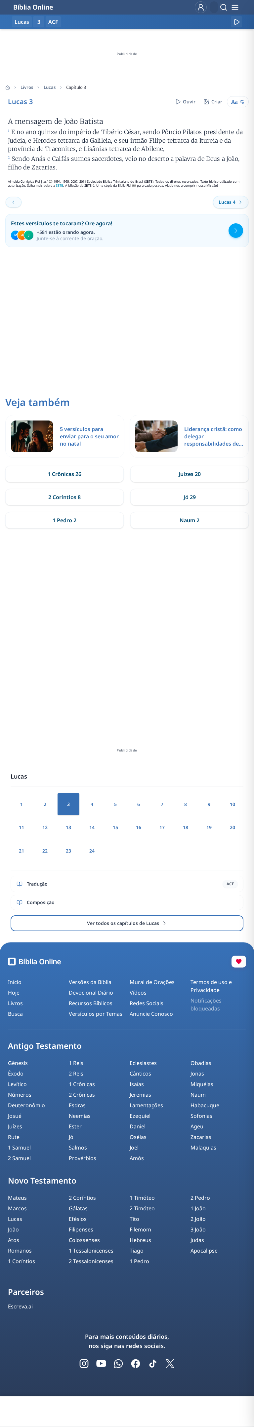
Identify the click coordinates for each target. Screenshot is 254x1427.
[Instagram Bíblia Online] (84, 1363)
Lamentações (146, 1105)
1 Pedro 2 (64, 520)
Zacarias (200, 1137)
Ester (75, 1126)
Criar (216, 101)
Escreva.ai (20, 1306)
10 (232, 804)
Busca (15, 1013)
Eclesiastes (143, 1063)
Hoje (14, 992)
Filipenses (81, 1229)
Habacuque (204, 1105)
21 (21, 851)
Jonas (197, 1073)
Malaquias (203, 1147)
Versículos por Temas (95, 1013)
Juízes (15, 1126)
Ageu (196, 1126)
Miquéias (201, 1084)
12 (45, 827)
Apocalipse (204, 1250)
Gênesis (18, 1063)
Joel (134, 1147)
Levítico (17, 1084)
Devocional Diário (91, 992)
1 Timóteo (142, 1197)
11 (21, 827)
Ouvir (189, 101)
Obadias (200, 1063)
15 (115, 827)
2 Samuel (19, 1158)
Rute (14, 1137)
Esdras (77, 1105)
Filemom (140, 1229)
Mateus (17, 1197)
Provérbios (82, 1158)
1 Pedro (139, 1261)
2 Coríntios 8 (64, 497)
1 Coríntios (21, 1261)
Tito (134, 1219)
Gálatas (78, 1208)
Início (14, 982)
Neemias (80, 1115)
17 (162, 827)
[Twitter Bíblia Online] (170, 1363)
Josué (14, 1115)
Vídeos (138, 992)
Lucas (50, 87)
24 (92, 851)
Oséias (138, 1137)
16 (138, 827)
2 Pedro (200, 1197)
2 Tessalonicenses (91, 1261)
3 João (198, 1229)
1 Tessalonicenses (91, 1250)
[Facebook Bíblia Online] (135, 1363)
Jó (71, 1137)
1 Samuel (19, 1147)
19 (209, 827)
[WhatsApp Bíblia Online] (118, 1363)
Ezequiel (140, 1115)
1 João (198, 1208)
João (13, 1229)
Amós (137, 1158)
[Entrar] (201, 7)
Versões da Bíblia (90, 982)
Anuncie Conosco (151, 1013)
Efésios (78, 1219)
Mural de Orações (152, 982)
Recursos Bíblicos (90, 1003)
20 (232, 827)
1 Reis (76, 1063)
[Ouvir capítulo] (236, 21)
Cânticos (140, 1073)
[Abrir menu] (235, 7)
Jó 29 (190, 497)
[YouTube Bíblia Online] (101, 1363)
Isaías (137, 1084)
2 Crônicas (82, 1094)
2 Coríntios (82, 1197)
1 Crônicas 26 (64, 474)
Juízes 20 (190, 474)
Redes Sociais (146, 1003)
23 (68, 851)
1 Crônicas (82, 1084)
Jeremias (140, 1094)
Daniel (138, 1126)
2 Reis (76, 1073)
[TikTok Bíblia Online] (153, 1363)
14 (92, 827)
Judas (197, 1240)
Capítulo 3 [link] (76, 87)
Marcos (17, 1208)
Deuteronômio (26, 1105)
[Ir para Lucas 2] (13, 202)
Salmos (78, 1147)
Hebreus (140, 1240)
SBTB (59, 185)
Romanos (20, 1250)
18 (185, 827)
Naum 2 (189, 520)
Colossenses (84, 1240)
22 (45, 851)
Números (19, 1094)
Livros (27, 87)
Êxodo (15, 1073)
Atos (13, 1240)
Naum (198, 1094)
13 (68, 827)
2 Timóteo (142, 1208)
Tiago (137, 1250)
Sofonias (201, 1115)
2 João (198, 1219)
